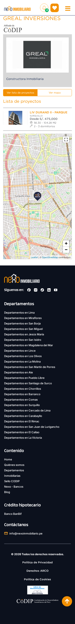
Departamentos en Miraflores (23, 318)
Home (8, 459)
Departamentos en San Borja (22, 323)
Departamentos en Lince (20, 350)
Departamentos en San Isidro (22, 339)
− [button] (66, 249)
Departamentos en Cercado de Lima (27, 410)
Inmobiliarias (12, 475)
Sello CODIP (12, 481)
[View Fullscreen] (66, 139)
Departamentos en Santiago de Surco (28, 383)
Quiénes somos (14, 464)
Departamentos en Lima (19, 312)
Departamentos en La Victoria (23, 437)
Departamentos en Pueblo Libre (24, 377)
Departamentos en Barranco (22, 394)
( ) (54, 8)
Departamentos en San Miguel (23, 329)
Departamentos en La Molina (22, 361)
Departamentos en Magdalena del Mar (28, 345)
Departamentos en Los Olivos (23, 356)
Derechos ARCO (37, 570)
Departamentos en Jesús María (24, 334)
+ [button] (66, 243)
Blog (7, 492)
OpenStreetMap (50, 257)
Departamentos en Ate (18, 372)
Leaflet (34, 257)
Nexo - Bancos (13, 486)
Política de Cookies (37, 579)
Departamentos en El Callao (21, 432)
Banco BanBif (13, 513)
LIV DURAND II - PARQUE (48, 112)
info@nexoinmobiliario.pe (25, 533)
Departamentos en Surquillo (22, 405)
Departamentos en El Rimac (21, 421)
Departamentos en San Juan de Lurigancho (31, 426)
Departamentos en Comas (21, 399)
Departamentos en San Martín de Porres (29, 367)
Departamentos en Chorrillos (22, 388)
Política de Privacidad (37, 562)
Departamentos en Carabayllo (23, 416)
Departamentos (14, 470)
